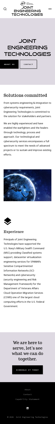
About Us (9, 64)
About (28, 389)
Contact (27, 394)
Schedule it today (27, 370)
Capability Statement (27, 399)
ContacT (28, 64)
